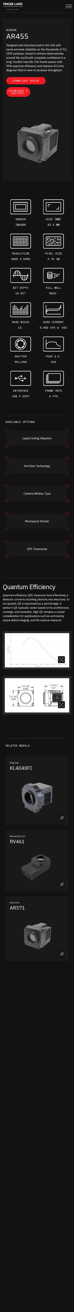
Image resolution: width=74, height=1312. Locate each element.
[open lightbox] (37, 650)
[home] (12, 6)
